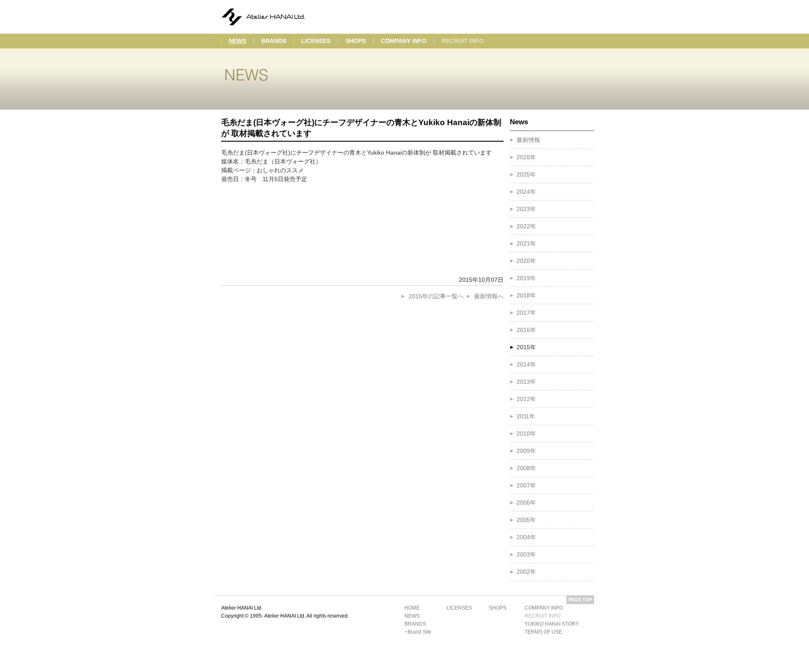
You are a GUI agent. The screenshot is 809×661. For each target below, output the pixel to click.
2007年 (526, 485)
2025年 (526, 174)
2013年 (526, 381)
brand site (419, 632)
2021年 (526, 243)
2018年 (526, 295)
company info (403, 40)
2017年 (526, 312)
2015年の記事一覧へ (436, 296)
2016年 (526, 329)
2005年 (526, 519)
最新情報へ (489, 296)
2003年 (526, 554)
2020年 (526, 260)
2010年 (526, 433)
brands (273, 40)
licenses (315, 40)
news (237, 40)
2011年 (526, 416)
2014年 (526, 364)
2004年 (526, 537)
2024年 (526, 191)
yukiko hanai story (552, 624)
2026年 (526, 157)
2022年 (526, 226)
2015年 (526, 347)
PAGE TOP (580, 599)
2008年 (526, 468)
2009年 (526, 450)
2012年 (526, 399)
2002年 (526, 571)
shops (356, 40)
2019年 (526, 278)
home (412, 608)
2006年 (526, 502)
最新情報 (528, 139)
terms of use (543, 632)
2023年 (526, 209)
